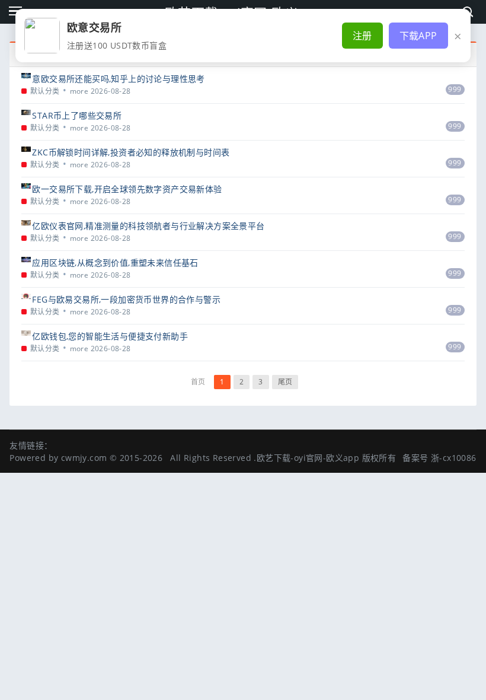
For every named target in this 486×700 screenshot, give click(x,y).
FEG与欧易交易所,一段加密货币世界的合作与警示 (126, 299)
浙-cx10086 (454, 457)
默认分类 (45, 91)
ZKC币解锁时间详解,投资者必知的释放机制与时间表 (130, 152)
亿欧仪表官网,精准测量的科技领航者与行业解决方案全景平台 (148, 225)
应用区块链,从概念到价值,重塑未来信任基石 (115, 262)
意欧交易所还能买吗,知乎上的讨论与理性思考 (118, 78)
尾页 (285, 382)
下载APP (418, 35)
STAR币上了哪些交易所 (77, 115)
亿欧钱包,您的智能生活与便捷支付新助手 (110, 336)
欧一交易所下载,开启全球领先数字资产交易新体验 (127, 189)
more (79, 91)
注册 (362, 35)
